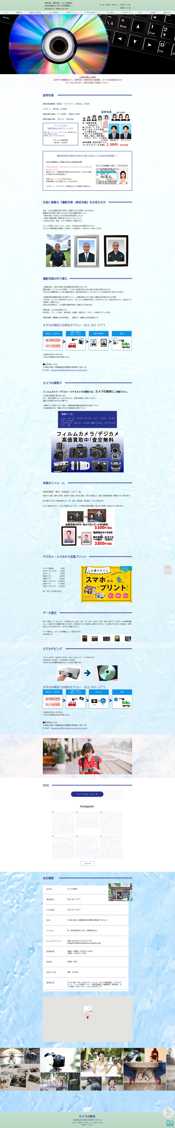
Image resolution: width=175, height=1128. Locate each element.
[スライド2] (87, 69)
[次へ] (165, 44)
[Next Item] (172, 1069)
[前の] (10, 44)
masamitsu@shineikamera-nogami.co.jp (69, 370)
